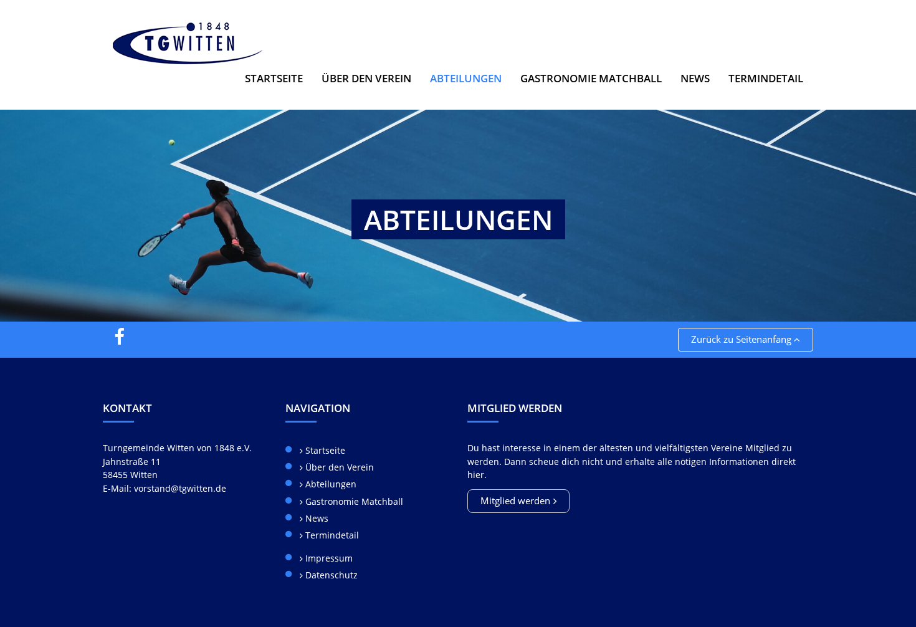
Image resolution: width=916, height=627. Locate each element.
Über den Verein (338, 467)
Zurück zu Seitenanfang (742, 339)
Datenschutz (330, 575)
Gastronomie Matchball (591, 78)
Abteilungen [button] (470, 77)
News (695, 78)
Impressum (328, 558)
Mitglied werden (515, 500)
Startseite (274, 78)
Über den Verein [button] (366, 78)
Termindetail (765, 78)
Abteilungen (329, 484)
